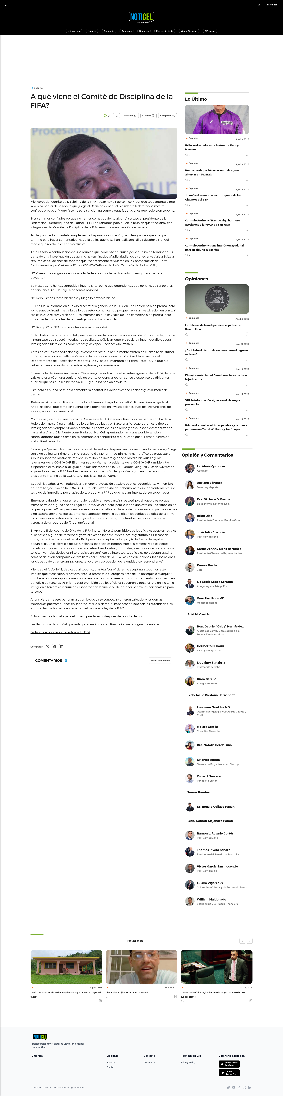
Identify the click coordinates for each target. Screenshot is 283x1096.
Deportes (144, 31)
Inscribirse (271, 4)
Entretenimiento (164, 31)
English (110, 1067)
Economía (109, 31)
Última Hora (74, 31)
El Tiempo (210, 31)
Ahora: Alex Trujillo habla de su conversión (52, 992)
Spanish (111, 1062)
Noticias (92, 31)
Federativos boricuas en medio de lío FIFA (60, 632)
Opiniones (126, 31)
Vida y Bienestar (189, 31)
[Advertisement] (141, 57)
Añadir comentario (160, 660)
